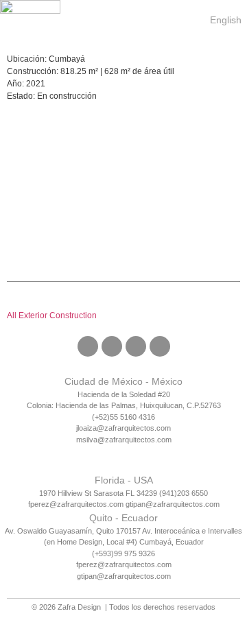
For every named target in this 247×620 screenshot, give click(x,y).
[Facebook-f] (88, 346)
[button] (188, 16)
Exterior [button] (34, 315)
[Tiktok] (136, 346)
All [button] (13, 315)
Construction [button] (73, 315)
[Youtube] (160, 346)
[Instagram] (112, 346)
